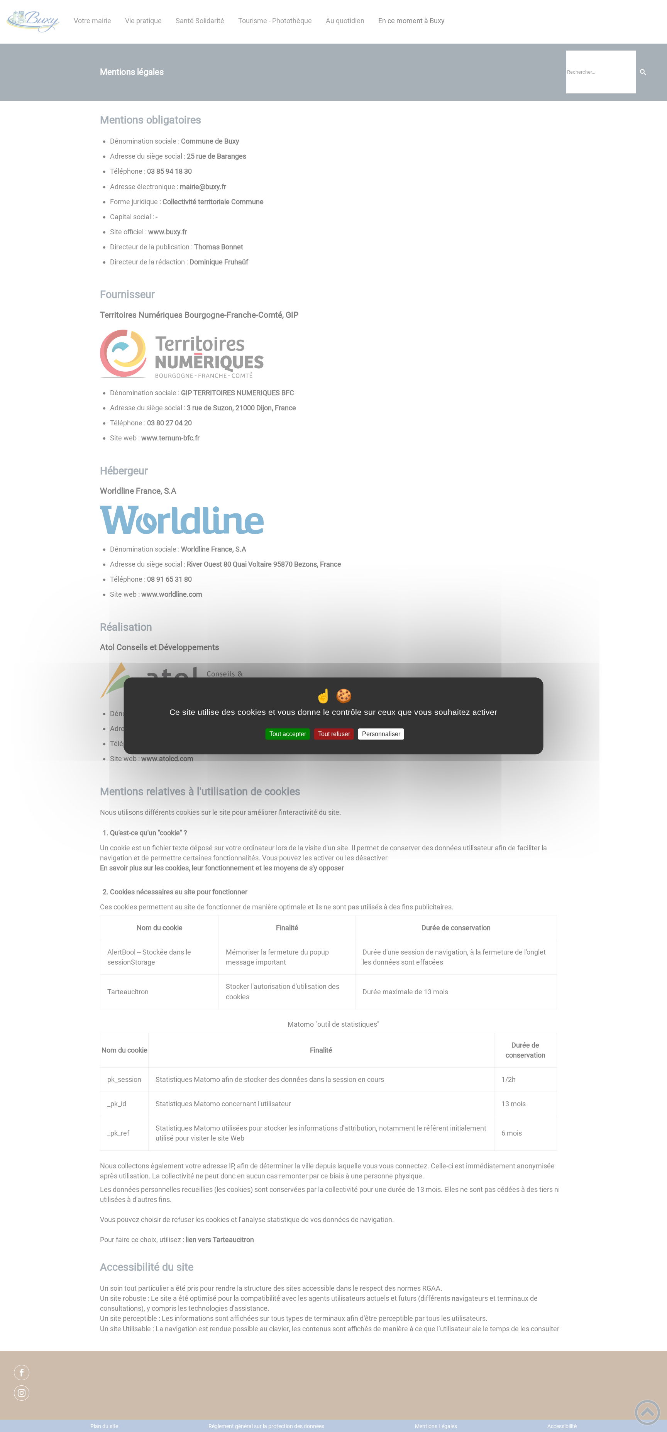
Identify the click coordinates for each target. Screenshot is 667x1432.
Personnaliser (381, 734)
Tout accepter (287, 734)
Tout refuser (334, 734)
